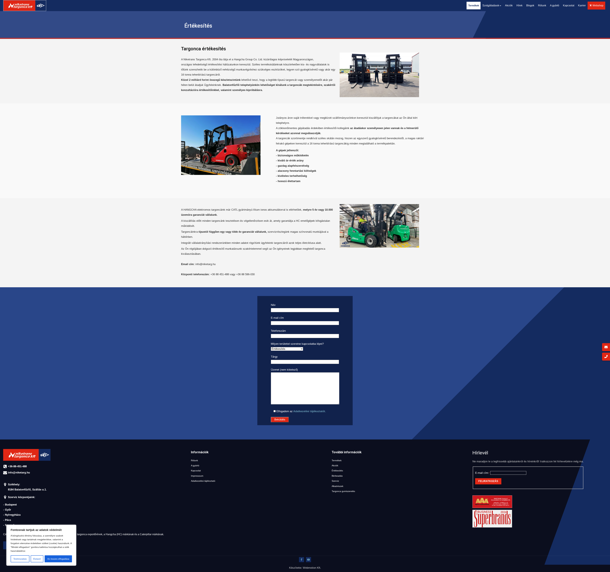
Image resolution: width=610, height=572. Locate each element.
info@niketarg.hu (19, 472)
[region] (41, 545)
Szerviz (335, 481)
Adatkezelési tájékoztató (203, 481)
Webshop (598, 5)
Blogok (530, 5)
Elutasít (37, 559)
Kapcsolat (568, 5)
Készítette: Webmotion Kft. (305, 567)
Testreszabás (20, 559)
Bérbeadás (337, 476)
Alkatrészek (337, 486)
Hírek (519, 5)
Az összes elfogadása (58, 559)
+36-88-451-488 (17, 466)
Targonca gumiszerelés (343, 491)
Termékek (337, 460)
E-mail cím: (482, 472)
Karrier (582, 5)
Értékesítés (337, 470)
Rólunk (542, 5)
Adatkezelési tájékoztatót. (309, 411)
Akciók (509, 5)
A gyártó (554, 5)
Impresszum (197, 476)
